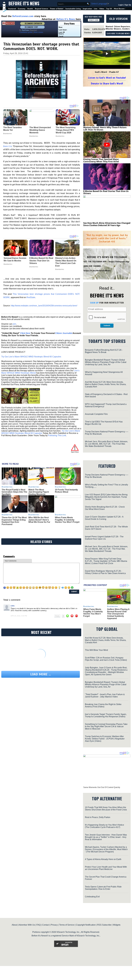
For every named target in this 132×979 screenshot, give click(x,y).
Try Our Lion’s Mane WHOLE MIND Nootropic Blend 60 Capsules (31, 357)
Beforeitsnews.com (23, 16)
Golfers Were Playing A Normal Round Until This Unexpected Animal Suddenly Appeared (118, 613)
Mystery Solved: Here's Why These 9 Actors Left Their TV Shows (104, 128)
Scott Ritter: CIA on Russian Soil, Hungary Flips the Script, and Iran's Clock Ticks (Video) (106, 659)
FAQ (38, 925)
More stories (38, 32)
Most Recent (119, 9)
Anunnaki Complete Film (96, 414)
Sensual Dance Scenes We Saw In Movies (15, 259)
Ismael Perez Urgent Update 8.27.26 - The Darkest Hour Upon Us (104, 537)
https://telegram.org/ (119, 261)
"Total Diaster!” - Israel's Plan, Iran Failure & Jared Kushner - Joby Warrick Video (105, 695)
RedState (31, 297)
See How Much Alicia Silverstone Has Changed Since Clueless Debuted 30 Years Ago (106, 224)
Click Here (25, 333)
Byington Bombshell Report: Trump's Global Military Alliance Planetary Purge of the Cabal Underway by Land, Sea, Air (105, 362)
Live (95, 9)
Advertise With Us (27, 925)
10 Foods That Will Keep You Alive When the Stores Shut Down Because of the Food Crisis (106, 808)
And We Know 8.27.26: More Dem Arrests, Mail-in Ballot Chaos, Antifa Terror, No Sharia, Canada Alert (105, 384)
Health (30, 9)
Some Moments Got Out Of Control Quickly (101, 787)
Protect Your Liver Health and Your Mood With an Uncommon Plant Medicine (106, 868)
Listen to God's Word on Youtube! (107, 77)
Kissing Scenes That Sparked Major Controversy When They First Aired (101, 160)
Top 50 (109, 9)
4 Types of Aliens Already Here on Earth (103, 859)
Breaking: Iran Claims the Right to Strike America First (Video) (103, 705)
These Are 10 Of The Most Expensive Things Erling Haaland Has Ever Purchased (14, 520)
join (14, 324)
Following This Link (57, 435)
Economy (21, 9)
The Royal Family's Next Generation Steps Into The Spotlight (14, 492)
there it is (7, 146)
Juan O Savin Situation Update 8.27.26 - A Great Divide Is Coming (104, 518)
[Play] (106, 53)
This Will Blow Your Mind (96, 650)
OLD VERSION (118, 19)
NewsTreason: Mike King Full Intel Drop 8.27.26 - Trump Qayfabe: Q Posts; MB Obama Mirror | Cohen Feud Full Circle (106, 561)
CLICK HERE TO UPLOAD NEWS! (118, 34)
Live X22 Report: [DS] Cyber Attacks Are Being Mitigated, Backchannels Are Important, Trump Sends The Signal (106, 496)
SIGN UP (94, 302)
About (14, 925)
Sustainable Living (73, 9)
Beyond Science (41, 9)
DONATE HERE (93, 20)
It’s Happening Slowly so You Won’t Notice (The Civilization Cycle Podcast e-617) (104, 826)
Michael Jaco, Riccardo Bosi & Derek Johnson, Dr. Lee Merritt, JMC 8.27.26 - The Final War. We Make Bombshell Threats (106, 443)
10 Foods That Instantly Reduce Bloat (66, 491)
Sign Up (128, 5)
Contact (45, 925)
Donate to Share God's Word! (107, 83)
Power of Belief (56, 9)
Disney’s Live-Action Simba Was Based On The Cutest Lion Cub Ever (65, 262)
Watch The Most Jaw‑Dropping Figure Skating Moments (38, 492)
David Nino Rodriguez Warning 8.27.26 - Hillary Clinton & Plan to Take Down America (105, 572)
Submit (107, 325)
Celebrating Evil (92, 897)
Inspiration (87, 9)
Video (101, 9)
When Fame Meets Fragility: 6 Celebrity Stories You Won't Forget (67, 519)
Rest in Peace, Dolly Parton (97, 817)
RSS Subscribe (104, 925)
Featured (12, 9)
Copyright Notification (86, 925)
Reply (57, 616)
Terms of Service (66, 925)
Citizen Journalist (63, 333)
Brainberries (8, 264)
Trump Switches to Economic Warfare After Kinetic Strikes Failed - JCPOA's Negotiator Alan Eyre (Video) (105, 738)
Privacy (54, 925)
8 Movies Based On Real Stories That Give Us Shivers (41, 260)
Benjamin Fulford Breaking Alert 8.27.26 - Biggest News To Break (104, 351)
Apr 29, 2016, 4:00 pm (19, 616)
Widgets (116, 925)
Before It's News (24, 3)
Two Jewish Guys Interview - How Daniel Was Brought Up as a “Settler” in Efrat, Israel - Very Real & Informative (106, 837)
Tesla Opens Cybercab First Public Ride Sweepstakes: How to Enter (103, 888)
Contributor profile (25, 32)
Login (120, 5)
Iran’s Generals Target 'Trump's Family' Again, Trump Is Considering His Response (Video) (106, 715)
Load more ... (40, 674)
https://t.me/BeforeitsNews (97, 270)
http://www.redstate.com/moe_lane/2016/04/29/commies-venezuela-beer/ (44, 306)
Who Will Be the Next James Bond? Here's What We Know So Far (39, 519)
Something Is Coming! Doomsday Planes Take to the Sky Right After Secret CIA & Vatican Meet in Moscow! (106, 726)
